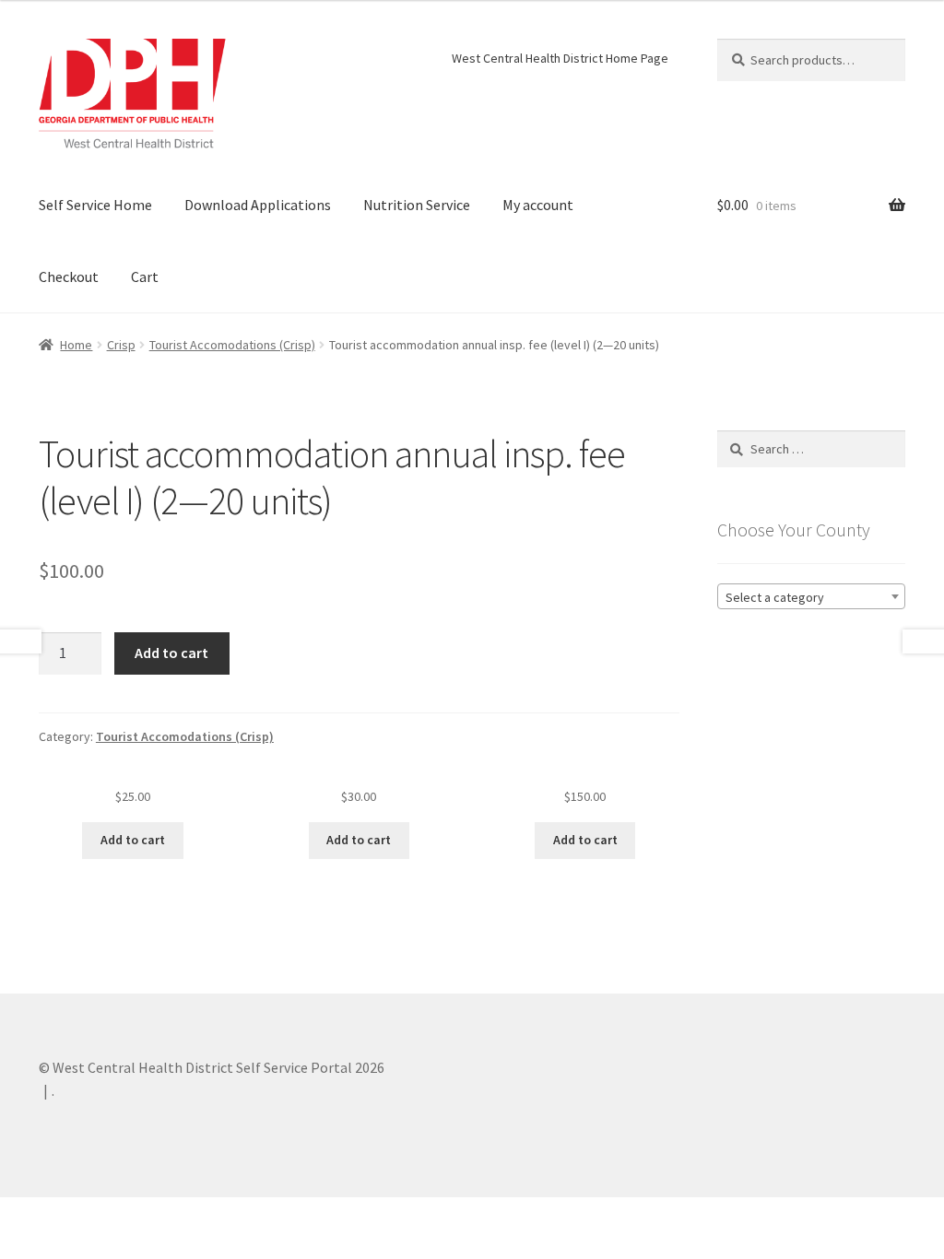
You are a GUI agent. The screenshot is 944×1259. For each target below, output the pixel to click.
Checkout (69, 276)
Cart (145, 276)
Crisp (121, 344)
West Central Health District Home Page (560, 58)
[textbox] (811, 597)
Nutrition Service (416, 204)
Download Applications (257, 204)
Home (76, 344)
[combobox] (811, 596)
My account (537, 204)
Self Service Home (95, 204)
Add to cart (171, 652)
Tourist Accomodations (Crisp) (232, 344)
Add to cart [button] (132, 839)
